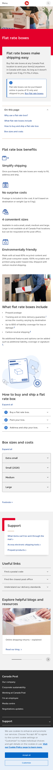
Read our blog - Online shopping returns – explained (23, 611)
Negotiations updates (12, 709)
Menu (5, 3)
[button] (26, 109)
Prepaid (16, 550)
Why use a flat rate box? (16, 115)
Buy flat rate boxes (34, 93)
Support (7, 721)
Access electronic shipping (23, 544)
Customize (26, 763)
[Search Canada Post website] (48, 3)
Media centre (8, 703)
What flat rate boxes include (18, 120)
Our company (8, 682)
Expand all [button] (7, 449)
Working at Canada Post (14, 692)
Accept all (26, 755)
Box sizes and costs (13, 131)
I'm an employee (10, 698)
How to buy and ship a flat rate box (21, 126)
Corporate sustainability (14, 687)
